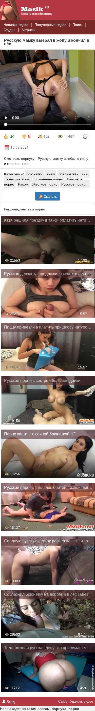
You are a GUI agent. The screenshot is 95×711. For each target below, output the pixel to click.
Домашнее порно (48, 178)
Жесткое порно (45, 184)
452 (45, 136)
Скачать (50, 196)
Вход (10, 701)
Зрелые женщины (73, 173)
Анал (50, 173)
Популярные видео (50, 24)
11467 (68, 136)
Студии (9, 29)
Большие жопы (18, 178)
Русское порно (73, 184)
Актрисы (28, 29)
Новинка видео (16, 24)
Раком (23, 184)
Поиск (77, 24)
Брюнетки (34, 173)
